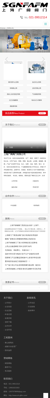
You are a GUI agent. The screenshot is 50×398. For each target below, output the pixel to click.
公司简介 (8, 303)
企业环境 (8, 330)
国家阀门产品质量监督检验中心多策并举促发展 (23, 258)
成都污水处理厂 (11, 346)
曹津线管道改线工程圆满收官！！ (17, 261)
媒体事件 (31, 310)
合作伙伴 (8, 326)
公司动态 (31, 303)
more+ (42, 113)
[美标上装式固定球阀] (13, 91)
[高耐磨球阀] (13, 103)
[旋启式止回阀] (36, 70)
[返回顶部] (45, 395)
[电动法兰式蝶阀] (36, 97)
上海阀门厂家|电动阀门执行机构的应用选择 (21, 235)
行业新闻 (31, 307)
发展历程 (8, 318)
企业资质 (8, 307)
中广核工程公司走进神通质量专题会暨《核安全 (23, 265)
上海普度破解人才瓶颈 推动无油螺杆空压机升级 (23, 269)
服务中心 (8, 367)
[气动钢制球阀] (36, 91)
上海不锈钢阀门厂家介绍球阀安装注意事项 (21, 243)
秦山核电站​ (9, 343)
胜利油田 (8, 350)
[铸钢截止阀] (13, 85)
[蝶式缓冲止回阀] (13, 70)
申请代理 (8, 314)
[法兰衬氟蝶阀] (13, 97)
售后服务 (8, 371)
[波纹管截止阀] (36, 85)
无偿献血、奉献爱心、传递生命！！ (18, 250)
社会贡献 (8, 310)
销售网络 (8, 363)
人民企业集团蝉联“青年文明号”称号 (18, 246)
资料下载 (8, 322)
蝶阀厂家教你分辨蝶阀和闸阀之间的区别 (20, 239)
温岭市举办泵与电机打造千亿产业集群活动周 (22, 254)
